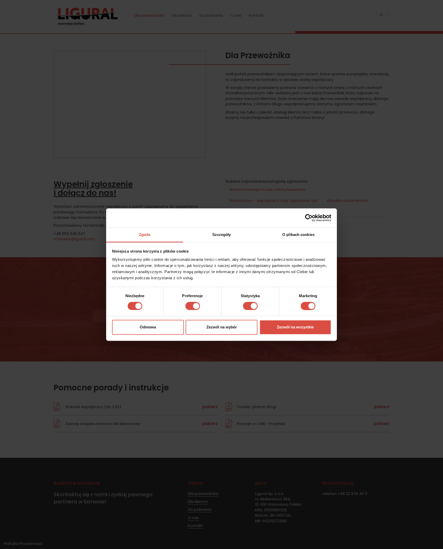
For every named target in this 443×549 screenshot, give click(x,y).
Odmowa (148, 327)
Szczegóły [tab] (221, 234)
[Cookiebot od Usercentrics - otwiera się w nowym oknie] (308, 218)
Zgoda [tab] (144, 234)
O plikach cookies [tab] (298, 234)
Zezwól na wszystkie (295, 327)
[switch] (192, 306)
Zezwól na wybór (221, 327)
